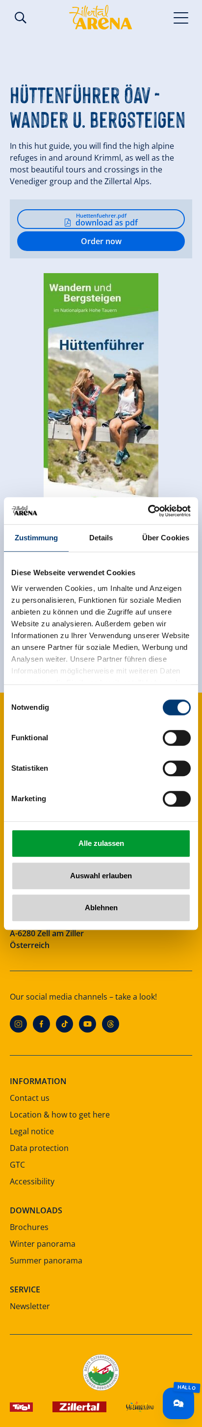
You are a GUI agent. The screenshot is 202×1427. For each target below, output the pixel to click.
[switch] (177, 738)
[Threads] (110, 1024)
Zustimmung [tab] (36, 537)
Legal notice (32, 1131)
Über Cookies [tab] (165, 537)
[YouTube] (87, 1024)
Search (20, 17)
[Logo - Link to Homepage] (100, 17)
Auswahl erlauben (101, 875)
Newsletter (30, 1306)
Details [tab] (101, 537)
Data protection (39, 1148)
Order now (101, 241)
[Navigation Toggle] (181, 17)
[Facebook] (41, 1024)
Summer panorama (46, 1260)
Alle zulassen (101, 843)
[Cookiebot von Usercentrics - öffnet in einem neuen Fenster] (148, 510)
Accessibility (32, 1181)
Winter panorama (43, 1243)
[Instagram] (18, 1024)
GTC (17, 1164)
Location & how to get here (60, 1114)
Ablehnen (101, 907)
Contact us (30, 1097)
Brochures (29, 1227)
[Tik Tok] (64, 1024)
